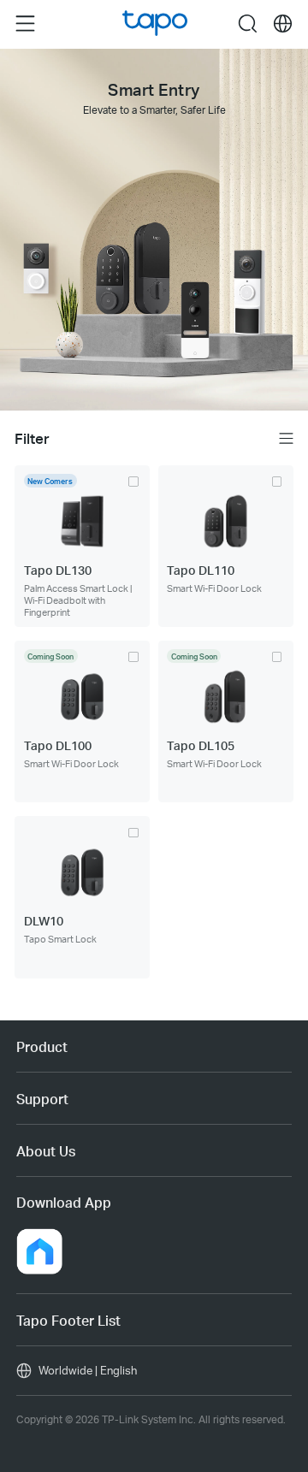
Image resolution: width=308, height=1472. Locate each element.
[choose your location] (283, 23)
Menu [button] (25, 23)
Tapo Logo (155, 23)
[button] (39, 1251)
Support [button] (42, 1099)
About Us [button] (45, 1151)
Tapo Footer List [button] (68, 1320)
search (248, 23)
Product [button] (42, 1046)
